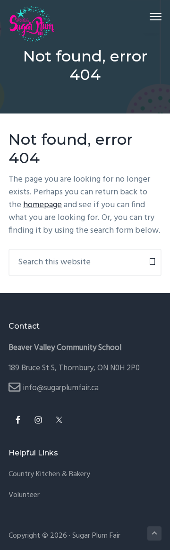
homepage (42, 205)
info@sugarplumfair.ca (61, 388)
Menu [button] (144, 16)
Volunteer (24, 495)
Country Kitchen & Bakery (49, 474)
